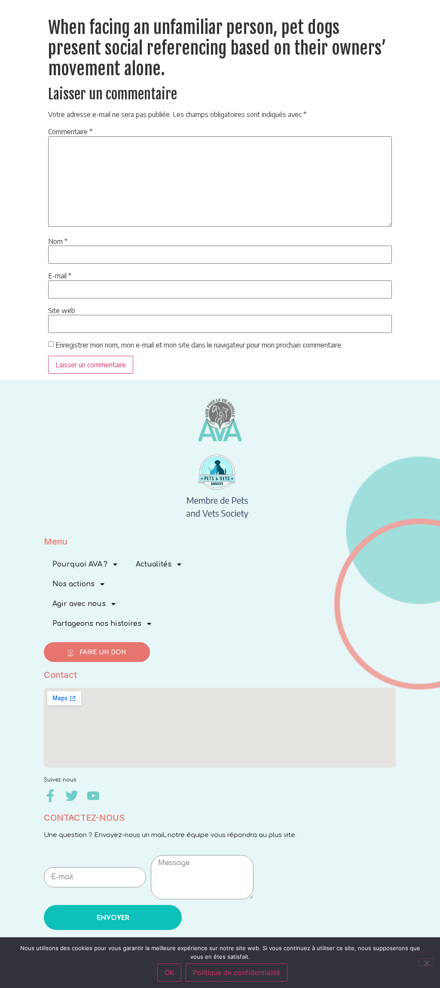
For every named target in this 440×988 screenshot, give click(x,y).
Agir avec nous (79, 604)
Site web (61, 310)
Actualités (153, 564)
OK (169, 972)
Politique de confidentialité (236, 972)
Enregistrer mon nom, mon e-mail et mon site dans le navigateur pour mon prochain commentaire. (198, 345)
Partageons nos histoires (96, 624)
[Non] (426, 962)
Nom (57, 241)
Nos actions (73, 584)
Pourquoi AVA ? (79, 564)
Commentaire (70, 131)
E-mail (59, 275)
